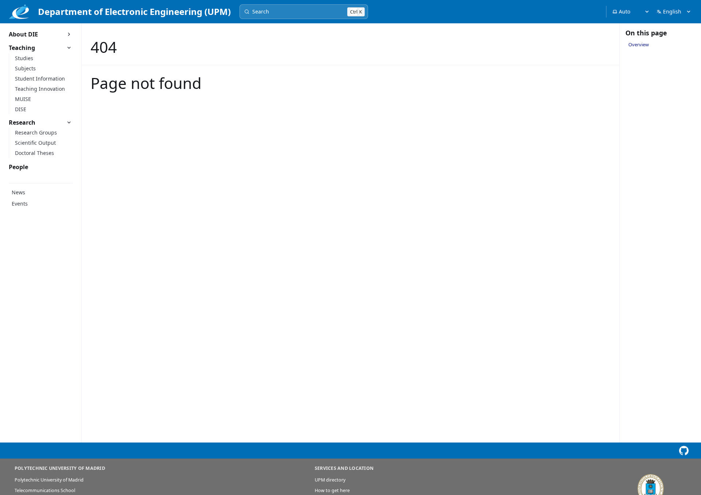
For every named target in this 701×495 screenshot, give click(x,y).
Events (20, 203)
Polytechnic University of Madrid (49, 480)
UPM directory (330, 480)
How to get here (332, 490)
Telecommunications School (45, 490)
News (18, 192)
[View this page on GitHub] (683, 450)
